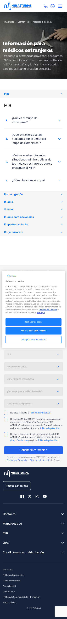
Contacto (9, 514)
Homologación (13, 194)
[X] (32, 496)
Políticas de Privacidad (17, 460)
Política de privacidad (50, 428)
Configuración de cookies (34, 339)
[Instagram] (39, 496)
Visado (8, 209)
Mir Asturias (8, 22)
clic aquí (41, 312)
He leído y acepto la (30, 413)
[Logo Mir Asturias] (19, 6)
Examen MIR (24, 22)
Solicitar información (33, 450)
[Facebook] (24, 496)
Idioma (8, 201)
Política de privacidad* (40, 413)
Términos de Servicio (40, 460)
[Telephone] (47, 6)
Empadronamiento (16, 224)
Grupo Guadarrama (19, 440)
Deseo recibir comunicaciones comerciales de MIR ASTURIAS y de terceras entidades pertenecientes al (35, 437)
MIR (6, 93)
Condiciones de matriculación (23, 552)
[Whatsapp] (54, 6)
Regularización (13, 232)
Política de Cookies (48, 309)
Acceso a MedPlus (17, 485)
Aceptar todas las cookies (33, 331)
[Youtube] (45, 496)
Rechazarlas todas (33, 322)
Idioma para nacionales (19, 217)
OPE (6, 542)
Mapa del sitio (12, 523)
